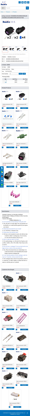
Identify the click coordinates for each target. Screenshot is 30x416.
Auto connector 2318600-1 (22, 364)
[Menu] (28, 2)
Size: (3, 71)
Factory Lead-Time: (6, 69)
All (3, 8)
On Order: (4, 67)
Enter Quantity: (5, 73)
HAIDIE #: (4, 56)
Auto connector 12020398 (22, 345)
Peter (2, 169)
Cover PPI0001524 (20, 305)
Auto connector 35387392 (9, 325)
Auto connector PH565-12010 (16, 403)
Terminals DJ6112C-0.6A (8, 345)
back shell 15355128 (14, 201)
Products (8, 11)
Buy (20, 73)
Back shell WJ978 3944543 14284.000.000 (12, 364)
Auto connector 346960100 (22, 286)
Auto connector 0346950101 (9, 305)
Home (2, 11)
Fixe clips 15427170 (21, 182)
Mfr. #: (3, 59)
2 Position (14, 11)
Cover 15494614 (6, 286)
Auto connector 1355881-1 (9, 384)
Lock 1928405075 (20, 325)
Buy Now (10, 108)
